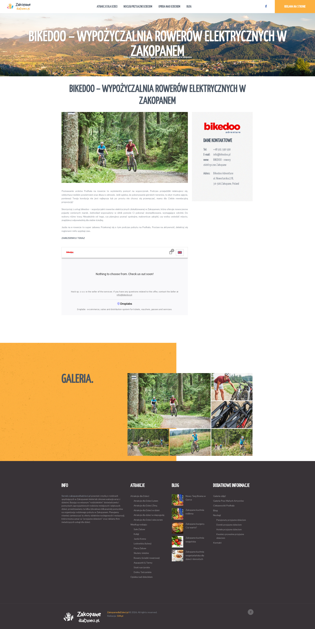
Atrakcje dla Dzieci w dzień (146, 510)
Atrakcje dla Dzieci (139, 496)
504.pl (120, 615)
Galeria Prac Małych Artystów (228, 500)
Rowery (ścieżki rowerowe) (147, 558)
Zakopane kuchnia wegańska (195, 539)
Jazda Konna (140, 538)
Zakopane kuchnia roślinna (195, 512)
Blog (215, 510)
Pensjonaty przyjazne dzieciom (231, 520)
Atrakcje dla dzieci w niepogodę (149, 515)
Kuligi (136, 534)
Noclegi (217, 515)
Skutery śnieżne (141, 553)
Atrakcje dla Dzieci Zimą (145, 505)
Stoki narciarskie (142, 567)
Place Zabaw (140, 548)
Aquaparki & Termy (143, 562)
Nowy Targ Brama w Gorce (196, 498)
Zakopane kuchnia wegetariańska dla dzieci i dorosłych (195, 555)
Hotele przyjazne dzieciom (229, 529)
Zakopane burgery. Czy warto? (195, 525)
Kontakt (217, 542)
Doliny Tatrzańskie (142, 572)
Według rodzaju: (138, 524)
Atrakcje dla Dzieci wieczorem (148, 519)
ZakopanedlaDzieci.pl (118, 612)
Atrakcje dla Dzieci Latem (146, 501)
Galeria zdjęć (219, 496)
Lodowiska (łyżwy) (142, 543)
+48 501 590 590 (222, 149)
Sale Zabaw (139, 529)
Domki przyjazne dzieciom (229, 524)
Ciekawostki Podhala (223, 505)
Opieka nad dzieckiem (141, 576)
